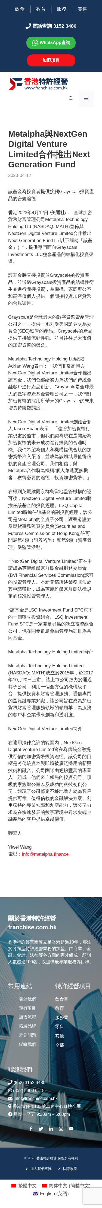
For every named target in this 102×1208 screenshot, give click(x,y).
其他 (59, 1036)
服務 (62, 9)
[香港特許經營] (38, 83)
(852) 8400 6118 (29, 1090)
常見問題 (27, 1035)
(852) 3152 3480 (29, 1082)
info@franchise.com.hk (36, 1098)
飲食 (20, 9)
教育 (41, 9)
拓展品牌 (27, 1026)
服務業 (61, 1017)
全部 (59, 1045)
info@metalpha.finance (45, 854)
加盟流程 (27, 1017)
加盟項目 (51, 60)
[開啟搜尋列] (71, 99)
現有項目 (27, 1008)
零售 (82, 9)
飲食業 (61, 999)
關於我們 (27, 999)
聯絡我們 (27, 1044)
